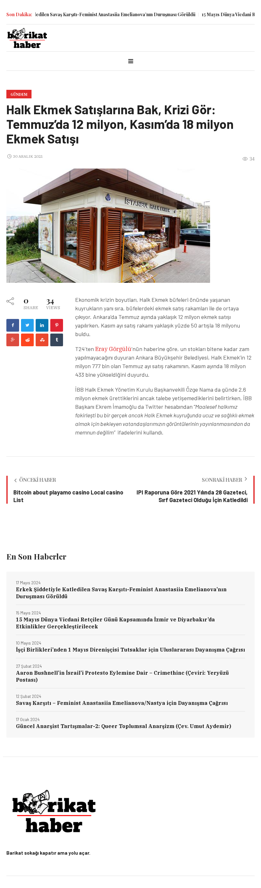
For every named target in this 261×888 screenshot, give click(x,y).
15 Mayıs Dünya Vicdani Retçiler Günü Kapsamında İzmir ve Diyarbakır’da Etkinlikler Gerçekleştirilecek (115, 623)
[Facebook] (12, 325)
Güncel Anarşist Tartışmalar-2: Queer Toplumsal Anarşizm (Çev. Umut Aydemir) (123, 726)
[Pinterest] (56, 325)
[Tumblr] (56, 340)
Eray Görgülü (112, 349)
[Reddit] (27, 340)
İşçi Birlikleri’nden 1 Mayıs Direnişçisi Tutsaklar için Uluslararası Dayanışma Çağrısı (130, 649)
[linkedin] (42, 325)
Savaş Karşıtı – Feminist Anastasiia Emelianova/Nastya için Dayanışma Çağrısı (122, 703)
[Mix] (42, 340)
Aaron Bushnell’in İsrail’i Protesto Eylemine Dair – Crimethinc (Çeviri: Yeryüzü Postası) (122, 676)
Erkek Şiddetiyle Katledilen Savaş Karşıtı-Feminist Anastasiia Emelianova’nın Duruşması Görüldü (121, 593)
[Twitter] (27, 325)
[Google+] (12, 340)
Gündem (19, 94)
